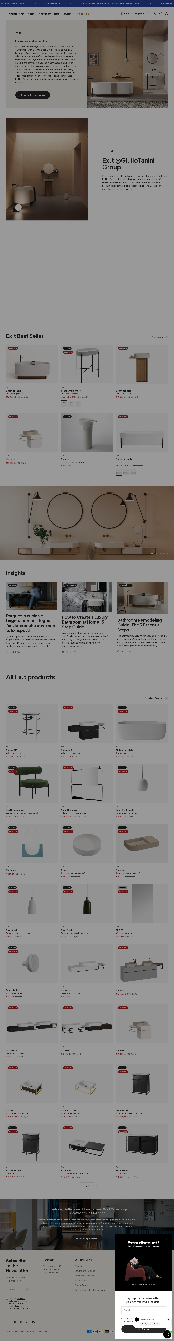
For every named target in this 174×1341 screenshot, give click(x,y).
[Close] (166, 1240)
